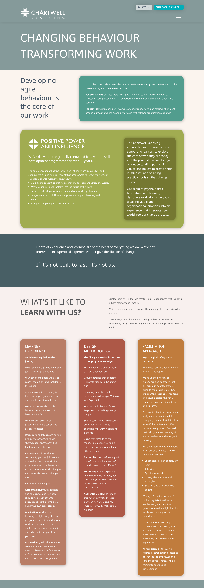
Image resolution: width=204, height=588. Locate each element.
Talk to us (143, 7)
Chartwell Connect (167, 7)
